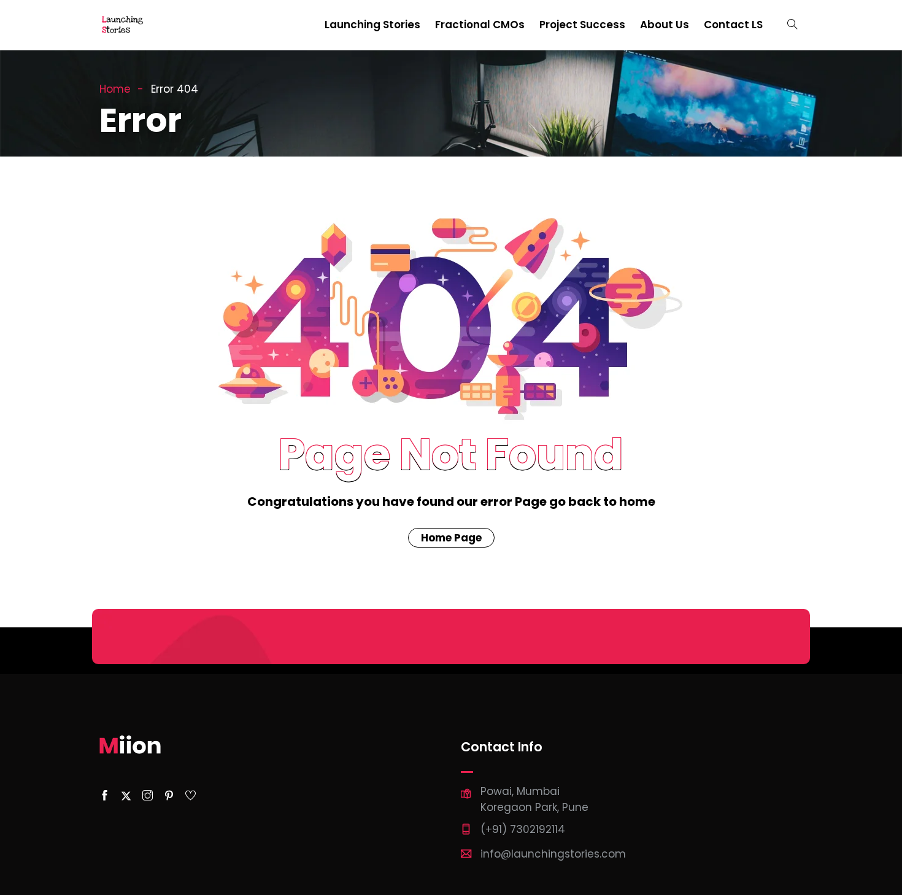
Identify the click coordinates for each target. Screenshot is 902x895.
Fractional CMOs (480, 24)
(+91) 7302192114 (522, 829)
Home (115, 89)
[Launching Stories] (123, 25)
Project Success (582, 24)
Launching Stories (372, 24)
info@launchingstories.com (553, 854)
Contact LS (733, 24)
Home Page (451, 537)
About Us (664, 24)
